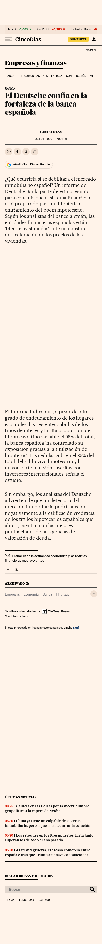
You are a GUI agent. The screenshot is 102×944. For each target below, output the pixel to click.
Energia (56, 76)
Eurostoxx (26, 900)
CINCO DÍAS (51, 132)
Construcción (76, 76)
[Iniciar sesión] (93, 39)
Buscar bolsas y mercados (29, 876)
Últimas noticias (20, 797)
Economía (31, 594)
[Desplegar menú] (8, 39)
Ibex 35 (12, 29)
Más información (15, 616)
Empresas (12, 594)
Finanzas (62, 594)
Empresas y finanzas (36, 63)
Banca (10, 76)
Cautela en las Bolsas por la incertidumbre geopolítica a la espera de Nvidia (47, 808)
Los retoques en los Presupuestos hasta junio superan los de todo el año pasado (49, 837)
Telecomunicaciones (33, 76)
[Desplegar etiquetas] (93, 593)
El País (91, 50)
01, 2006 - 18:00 (51, 139)
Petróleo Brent (81, 29)
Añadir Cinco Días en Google (31, 164)
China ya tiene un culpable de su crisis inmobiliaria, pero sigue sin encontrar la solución (47, 823)
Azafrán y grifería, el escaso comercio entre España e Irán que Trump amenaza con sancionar (47, 852)
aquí (76, 627)
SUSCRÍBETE (78, 39)
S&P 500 (43, 29)
